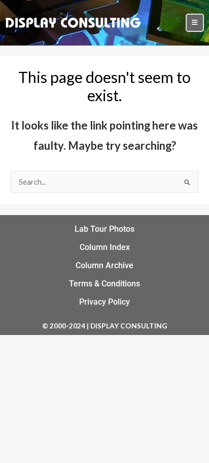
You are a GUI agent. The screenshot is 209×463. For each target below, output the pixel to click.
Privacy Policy (104, 302)
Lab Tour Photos (104, 229)
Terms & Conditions (104, 283)
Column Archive (104, 265)
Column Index (105, 247)
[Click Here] (195, 23)
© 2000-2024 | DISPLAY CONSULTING (104, 325)
